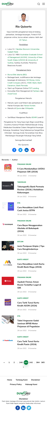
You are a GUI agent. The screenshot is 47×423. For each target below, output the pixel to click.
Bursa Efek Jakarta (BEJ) (17, 74)
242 (31, 362)
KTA (18, 203)
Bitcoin (20, 242)
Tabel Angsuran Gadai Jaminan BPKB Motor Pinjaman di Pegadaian (28, 323)
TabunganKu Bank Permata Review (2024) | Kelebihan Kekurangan (30, 189)
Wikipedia (29, 108)
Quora (18, 108)
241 (26, 362)
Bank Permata (22, 85)
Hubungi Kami (31, 384)
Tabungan (21, 182)
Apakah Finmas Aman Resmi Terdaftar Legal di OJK (29, 285)
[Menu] (43, 4)
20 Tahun (23, 40)
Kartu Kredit (23, 260)
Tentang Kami (21, 380)
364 (38, 362)
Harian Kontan (29, 105)
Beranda (5, 160)
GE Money (30, 80)
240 (21, 362)
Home (9, 380)
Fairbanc (36, 91)
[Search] (38, 3)
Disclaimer (35, 380)
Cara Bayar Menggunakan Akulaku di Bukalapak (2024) (29, 228)
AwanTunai (12, 94)
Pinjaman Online (24, 164)
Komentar (32, 176)
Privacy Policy (16, 384)
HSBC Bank (32, 83)
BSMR (34, 117)
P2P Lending (34, 88)
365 (43, 362)
